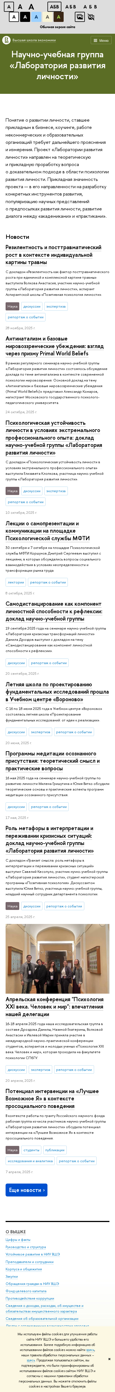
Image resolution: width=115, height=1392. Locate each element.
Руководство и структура (26, 1247)
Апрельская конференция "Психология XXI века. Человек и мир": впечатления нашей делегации (55, 1006)
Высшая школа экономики (34, 39)
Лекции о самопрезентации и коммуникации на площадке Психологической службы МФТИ (48, 530)
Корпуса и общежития (24, 1269)
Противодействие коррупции (30, 1298)
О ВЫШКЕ (16, 1232)
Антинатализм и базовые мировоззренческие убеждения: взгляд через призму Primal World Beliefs (55, 346)
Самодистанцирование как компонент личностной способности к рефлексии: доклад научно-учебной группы (54, 611)
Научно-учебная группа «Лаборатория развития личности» (57, 65)
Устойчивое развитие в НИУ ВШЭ (33, 1254)
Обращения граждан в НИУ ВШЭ (32, 1283)
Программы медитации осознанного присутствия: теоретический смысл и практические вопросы (53, 761)
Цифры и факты (18, 1239)
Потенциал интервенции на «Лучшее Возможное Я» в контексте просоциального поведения (52, 1098)
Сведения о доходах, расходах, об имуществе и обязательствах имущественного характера (44, 1308)
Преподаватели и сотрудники (30, 1261)
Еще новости (25, 1190)
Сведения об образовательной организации (42, 1318)
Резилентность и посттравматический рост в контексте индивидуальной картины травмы (53, 254)
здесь (90, 1350)
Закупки (12, 1276)
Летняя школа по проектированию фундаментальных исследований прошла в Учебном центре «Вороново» (57, 691)
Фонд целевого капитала (26, 1291)
